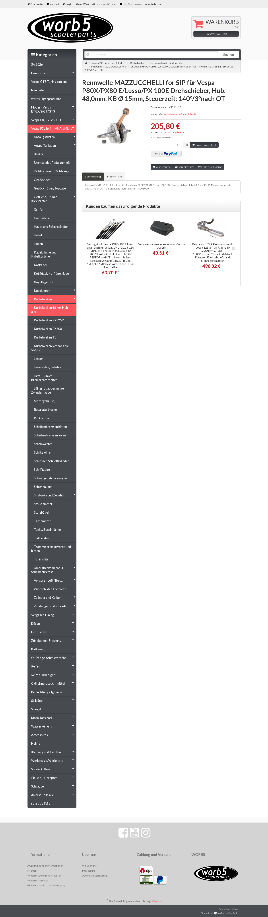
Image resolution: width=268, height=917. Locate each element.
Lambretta (38, 73)
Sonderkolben (40, 769)
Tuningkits (41, 559)
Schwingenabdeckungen (50, 478)
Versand (157, 901)
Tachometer (42, 521)
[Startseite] (86, 63)
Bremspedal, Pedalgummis (52, 163)
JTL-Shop (234, 909)
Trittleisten (42, 538)
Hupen (38, 244)
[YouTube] (134, 832)
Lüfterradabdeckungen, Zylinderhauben (48, 390)
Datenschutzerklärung (95, 875)
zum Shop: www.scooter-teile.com (142, 4)
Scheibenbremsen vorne (50, 435)
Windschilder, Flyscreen (50, 589)
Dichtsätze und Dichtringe (51, 171)
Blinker (38, 154)
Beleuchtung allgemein (46, 692)
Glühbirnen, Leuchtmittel (48, 683)
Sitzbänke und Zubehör (49, 495)
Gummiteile (42, 218)
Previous (89, 248)
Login (69, 4)
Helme (35, 743)
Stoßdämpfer (43, 504)
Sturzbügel (41, 512)
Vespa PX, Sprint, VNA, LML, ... (51, 128)
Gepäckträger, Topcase (50, 188)
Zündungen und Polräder (51, 606)
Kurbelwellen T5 (45, 337)
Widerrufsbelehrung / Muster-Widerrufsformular (44, 878)
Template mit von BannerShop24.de (219, 913)
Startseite (37, 4)
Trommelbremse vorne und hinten (51, 549)
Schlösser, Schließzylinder (51, 461)
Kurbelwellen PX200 (48, 329)
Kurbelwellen (43, 299)
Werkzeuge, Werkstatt (47, 761)
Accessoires (39, 735)
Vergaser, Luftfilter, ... (48, 580)
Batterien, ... (39, 649)
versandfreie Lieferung (175, 132)
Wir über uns (89, 865)
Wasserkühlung (41, 726)
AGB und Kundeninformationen (45, 865)
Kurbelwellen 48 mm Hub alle (179, 114)
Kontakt (54, 4)
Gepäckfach (42, 180)
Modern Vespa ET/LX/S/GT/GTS (43, 109)
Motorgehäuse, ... (46, 401)
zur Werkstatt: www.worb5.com (97, 4)
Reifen (35, 666)
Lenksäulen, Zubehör (48, 367)
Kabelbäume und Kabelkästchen (44, 254)
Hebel (38, 235)
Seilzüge (36, 701)
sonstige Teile (40, 803)
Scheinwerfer (43, 444)
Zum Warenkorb (215, 33)
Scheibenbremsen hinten (50, 427)
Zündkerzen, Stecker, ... (46, 641)
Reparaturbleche (45, 409)
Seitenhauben (43, 487)
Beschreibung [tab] (93, 176)
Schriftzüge (42, 469)
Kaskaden (41, 265)
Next (233, 248)
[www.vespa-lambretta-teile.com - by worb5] (70, 27)
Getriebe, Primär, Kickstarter (44, 199)
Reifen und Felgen (43, 675)
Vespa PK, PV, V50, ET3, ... (49, 120)
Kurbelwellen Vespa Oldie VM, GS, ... (50, 348)
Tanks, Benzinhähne (47, 529)
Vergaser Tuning (42, 615)
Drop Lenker (39, 632)
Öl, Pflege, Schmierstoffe (48, 658)
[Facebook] (123, 832)
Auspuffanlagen (45, 145)
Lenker (38, 359)
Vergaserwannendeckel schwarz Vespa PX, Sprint (161, 246)
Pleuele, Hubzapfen (44, 778)
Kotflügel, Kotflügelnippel (51, 273)
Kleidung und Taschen (46, 752)
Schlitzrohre (42, 452)
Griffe (38, 209)
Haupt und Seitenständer (51, 227)
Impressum (88, 870)
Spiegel (36, 709)
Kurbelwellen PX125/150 (51, 320)
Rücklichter (41, 418)
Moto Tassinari (41, 718)
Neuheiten (38, 90)
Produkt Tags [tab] (114, 176)
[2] (166, 153)
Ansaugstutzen (44, 137)
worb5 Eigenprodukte (46, 99)
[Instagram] (145, 832)
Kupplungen (42, 291)
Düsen (35, 623)
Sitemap (32, 870)
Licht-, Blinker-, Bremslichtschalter (44, 378)
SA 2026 (37, 64)
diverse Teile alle (42, 795)
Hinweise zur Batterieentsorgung (46, 885)
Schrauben (38, 786)
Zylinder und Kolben (47, 597)
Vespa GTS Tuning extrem (49, 82)
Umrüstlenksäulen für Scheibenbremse (47, 570)
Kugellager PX (44, 282)
